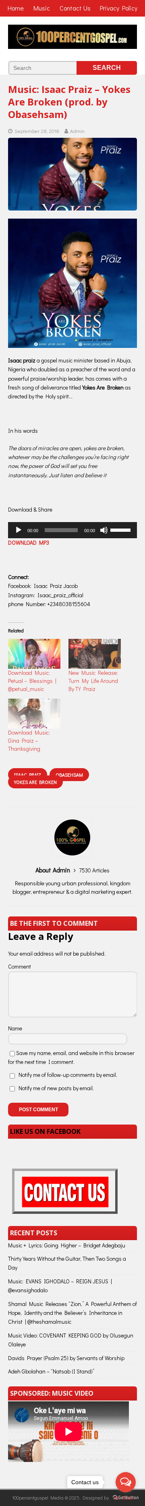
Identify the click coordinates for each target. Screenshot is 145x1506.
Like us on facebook (45, 1131)
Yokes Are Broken (35, 782)
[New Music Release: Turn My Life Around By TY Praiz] (94, 654)
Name (15, 1028)
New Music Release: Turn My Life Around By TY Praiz (93, 681)
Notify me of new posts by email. (56, 1088)
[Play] (18, 530)
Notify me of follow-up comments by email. (68, 1074)
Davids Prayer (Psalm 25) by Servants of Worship (66, 1358)
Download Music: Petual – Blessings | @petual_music (32, 681)
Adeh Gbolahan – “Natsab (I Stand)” (51, 1371)
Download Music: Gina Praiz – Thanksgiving (29, 740)
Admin (77, 130)
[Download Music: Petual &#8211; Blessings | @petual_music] (34, 654)
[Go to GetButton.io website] (126, 1497)
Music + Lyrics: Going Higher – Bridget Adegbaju (66, 1245)
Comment (19, 966)
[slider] (121, 529)
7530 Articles (94, 870)
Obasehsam (69, 774)
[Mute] (104, 530)
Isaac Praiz (27, 774)
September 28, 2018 (36, 130)
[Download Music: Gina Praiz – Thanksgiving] (34, 714)
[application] (72, 530)
